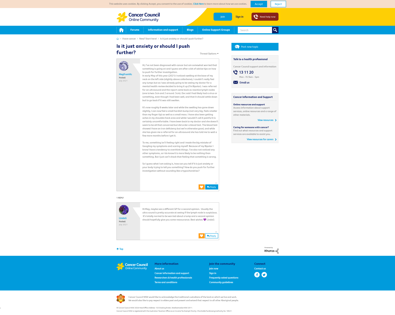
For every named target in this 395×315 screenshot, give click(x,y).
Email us (244, 82)
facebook (257, 274)
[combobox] (258, 30)
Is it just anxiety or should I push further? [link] (181, 38)
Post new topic (249, 46)
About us (159, 268)
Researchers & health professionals (173, 277)
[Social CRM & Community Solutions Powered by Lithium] (272, 249)
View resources (265, 119)
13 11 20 (246, 72)
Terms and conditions (166, 282)
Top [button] (121, 248)
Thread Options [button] (208, 53)
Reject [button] (278, 4)
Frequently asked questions (223, 277)
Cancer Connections (117, 39)
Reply (213, 186)
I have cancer (129, 38)
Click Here (198, 3)
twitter (264, 274)
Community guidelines (221, 282)
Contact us (260, 268)
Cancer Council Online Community (135, 266)
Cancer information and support (172, 273)
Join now (213, 268)
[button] (259, 4)
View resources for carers (260, 139)
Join (223, 16)
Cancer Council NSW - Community (138, 17)
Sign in (239, 16)
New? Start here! (148, 38)
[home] (121, 30)
